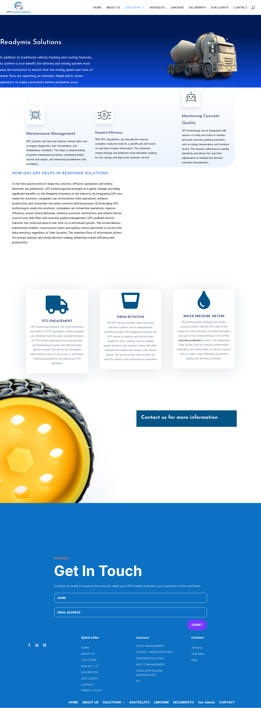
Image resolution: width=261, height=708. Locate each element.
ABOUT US (113, 7)
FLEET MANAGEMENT (150, 646)
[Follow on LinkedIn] (37, 645)
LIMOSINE (177, 7)
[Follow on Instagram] (44, 645)
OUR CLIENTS (90, 678)
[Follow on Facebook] (29, 645)
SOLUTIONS (133, 7)
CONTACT (240, 7)
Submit (196, 624)
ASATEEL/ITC (158, 7)
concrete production (189, 340)
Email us (196, 647)
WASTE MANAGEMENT (150, 664)
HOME (97, 7)
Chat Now (197, 653)
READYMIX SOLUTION (150, 658)
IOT (138, 681)
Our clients (220, 7)
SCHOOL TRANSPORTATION (154, 652)
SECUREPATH (197, 7)
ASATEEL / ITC (90, 666)
